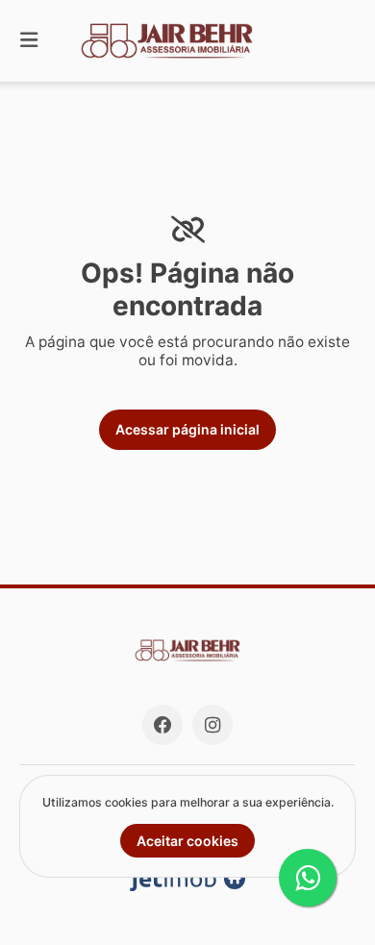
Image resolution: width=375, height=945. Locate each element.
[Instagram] (212, 725)
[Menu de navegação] (29, 41)
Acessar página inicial (187, 429)
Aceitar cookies (187, 841)
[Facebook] (162, 725)
